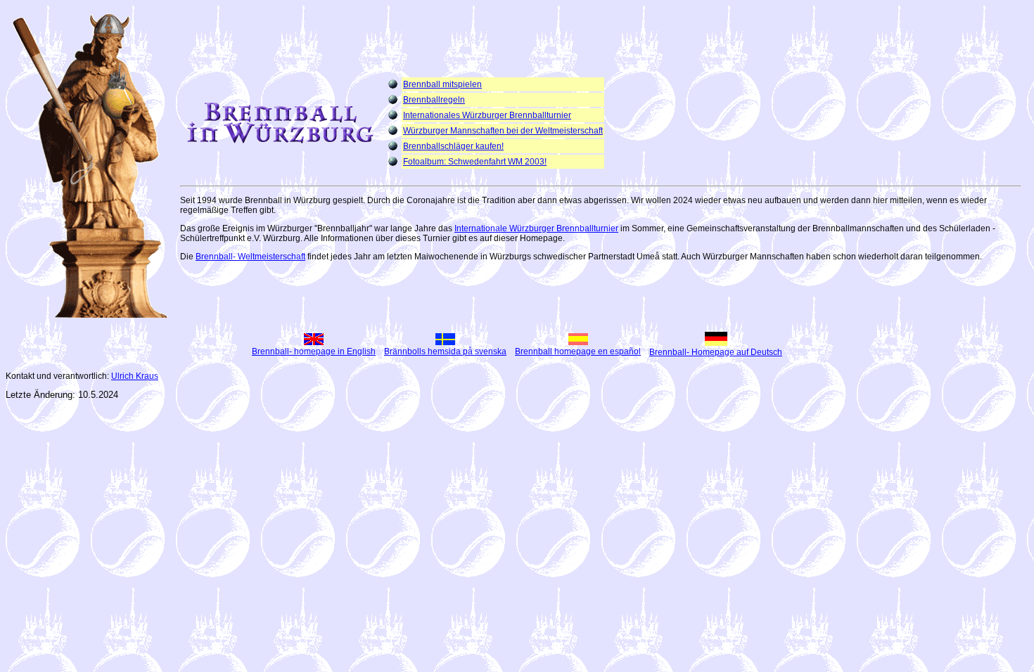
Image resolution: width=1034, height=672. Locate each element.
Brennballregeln (434, 100)
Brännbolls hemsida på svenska (445, 351)
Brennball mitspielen (442, 84)
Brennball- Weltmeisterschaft (250, 256)
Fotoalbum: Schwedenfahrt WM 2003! (475, 162)
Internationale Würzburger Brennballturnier (536, 228)
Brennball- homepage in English (314, 351)
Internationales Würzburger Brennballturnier (487, 115)
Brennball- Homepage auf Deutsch (715, 352)
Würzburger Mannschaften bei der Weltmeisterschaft (503, 131)
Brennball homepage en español (578, 351)
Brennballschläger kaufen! (453, 146)
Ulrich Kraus (134, 376)
